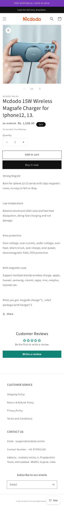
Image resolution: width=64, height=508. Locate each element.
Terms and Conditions (19, 418)
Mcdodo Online (27, 501)
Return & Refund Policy (20, 402)
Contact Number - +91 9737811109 (26, 449)
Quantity (7, 135)
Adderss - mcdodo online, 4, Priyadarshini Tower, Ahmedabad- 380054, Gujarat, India (31, 460)
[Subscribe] (53, 484)
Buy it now (32, 165)
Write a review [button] (32, 354)
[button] (4, 19)
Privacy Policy (15, 410)
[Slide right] (40, 89)
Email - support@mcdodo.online (26, 441)
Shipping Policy (16, 394)
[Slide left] (24, 89)
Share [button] (10, 313)
